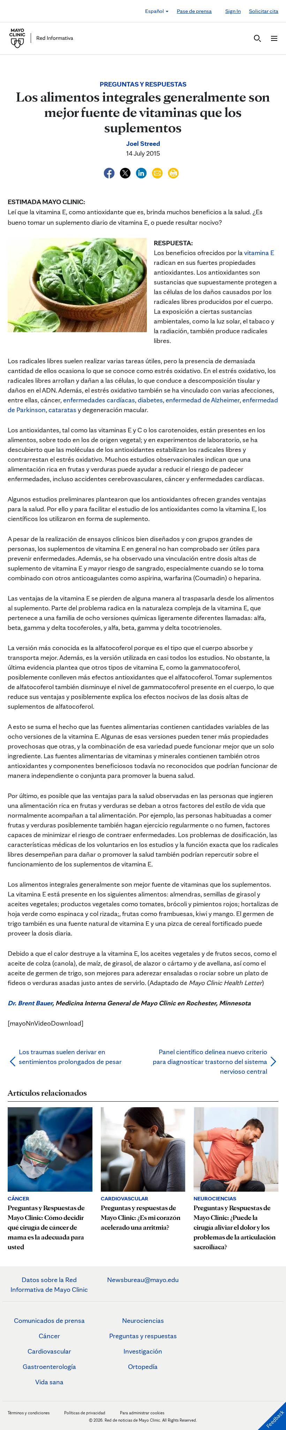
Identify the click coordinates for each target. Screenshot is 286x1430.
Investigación (142, 1351)
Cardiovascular (49, 1351)
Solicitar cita (263, 11)
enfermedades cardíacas (99, 400)
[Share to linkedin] (142, 172)
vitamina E (259, 252)
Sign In (233, 11)
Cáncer (49, 1336)
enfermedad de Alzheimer (203, 400)
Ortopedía (143, 1366)
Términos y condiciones (29, 1412)
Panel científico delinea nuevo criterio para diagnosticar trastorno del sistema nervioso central (210, 1061)
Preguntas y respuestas (143, 1336)
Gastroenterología (49, 1366)
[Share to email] (158, 172)
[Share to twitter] (126, 172)
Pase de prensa (194, 11)
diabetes (150, 400)
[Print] (173, 172)
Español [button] (155, 11)
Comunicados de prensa (49, 1320)
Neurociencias (143, 1320)
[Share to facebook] (110, 172)
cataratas (62, 409)
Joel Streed (143, 143)
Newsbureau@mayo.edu (143, 1279)
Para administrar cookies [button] (142, 1412)
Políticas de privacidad (84, 1412)
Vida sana (49, 1382)
